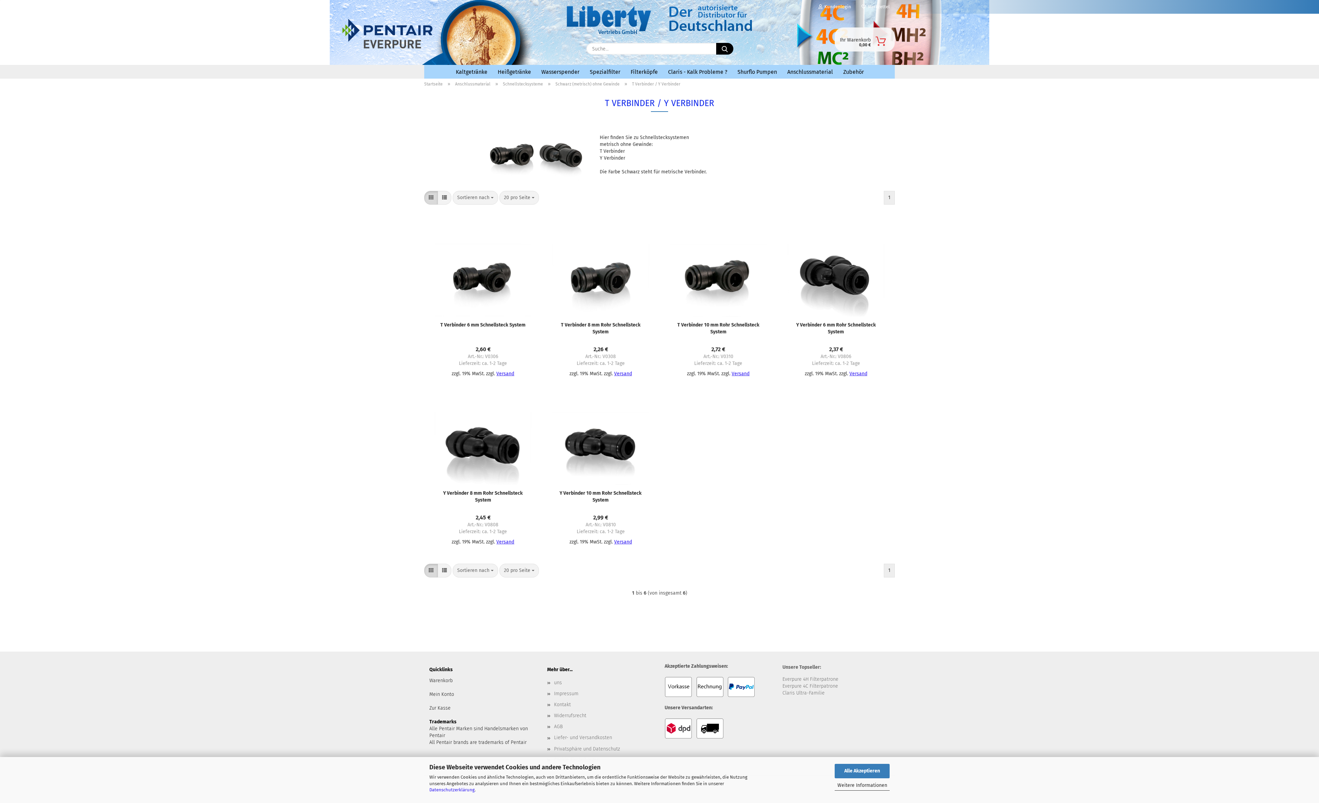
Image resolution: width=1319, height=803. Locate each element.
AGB (558, 727)
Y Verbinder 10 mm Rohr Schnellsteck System (601, 496)
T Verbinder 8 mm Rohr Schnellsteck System (601, 328)
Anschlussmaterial (810, 72)
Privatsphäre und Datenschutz (587, 749)
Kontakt (562, 705)
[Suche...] (724, 49)
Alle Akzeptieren (862, 771)
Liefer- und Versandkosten (583, 738)
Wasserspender (560, 72)
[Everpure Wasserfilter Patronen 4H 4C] (484, 47)
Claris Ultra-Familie (803, 693)
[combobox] (475, 198)
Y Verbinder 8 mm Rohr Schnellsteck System (483, 496)
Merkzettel (878, 6)
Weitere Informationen (862, 785)
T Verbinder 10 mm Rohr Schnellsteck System (718, 328)
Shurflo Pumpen (757, 72)
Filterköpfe (644, 72)
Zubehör (853, 72)
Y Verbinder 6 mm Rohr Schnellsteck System (836, 328)
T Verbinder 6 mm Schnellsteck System (483, 325)
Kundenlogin (836, 6)
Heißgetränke (514, 72)
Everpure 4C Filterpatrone (810, 686)
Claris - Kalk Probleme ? (697, 72)
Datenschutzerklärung (452, 789)
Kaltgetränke (471, 72)
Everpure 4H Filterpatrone (810, 679)
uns (558, 683)
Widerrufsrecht (570, 716)
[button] (431, 198)
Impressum (566, 694)
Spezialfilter (605, 72)
